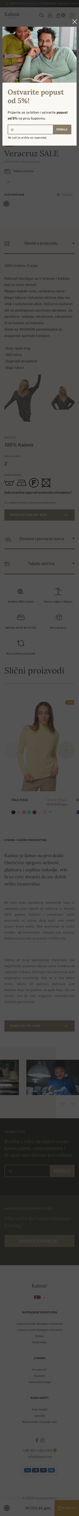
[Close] (73, 21)
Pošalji (61, 129)
